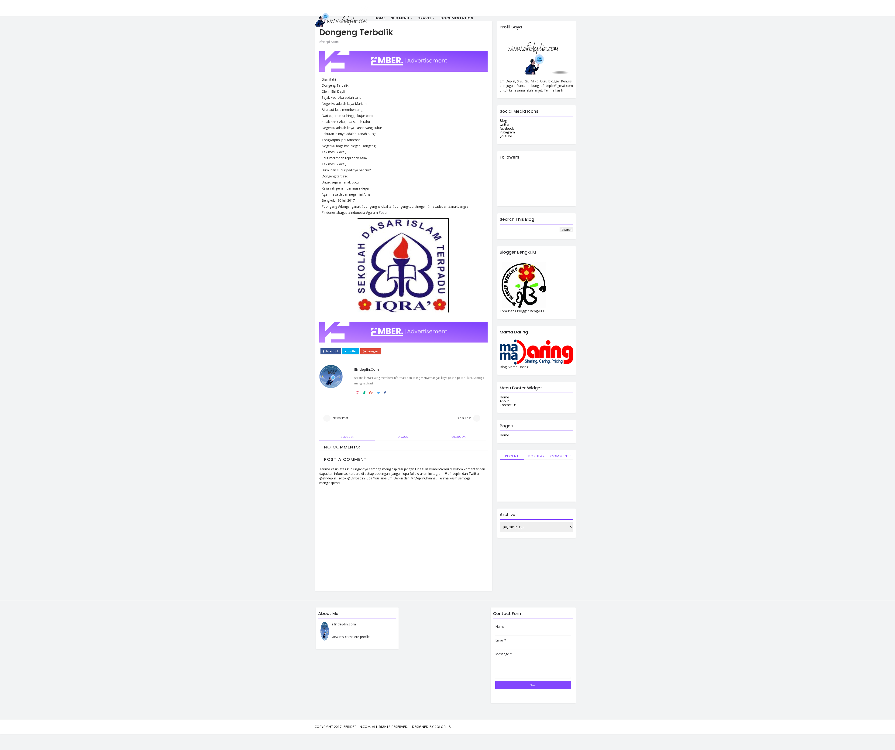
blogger (347, 437)
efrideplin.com (329, 42)
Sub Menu (400, 18)
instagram (507, 132)
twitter (352, 351)
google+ (373, 351)
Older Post (464, 418)
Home (380, 18)
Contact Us (508, 405)
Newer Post (340, 418)
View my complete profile (350, 637)
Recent (512, 456)
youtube (506, 136)
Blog (503, 120)
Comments (561, 456)
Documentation (457, 18)
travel (425, 18)
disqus (403, 437)
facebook (332, 351)
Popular (536, 456)
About (504, 401)
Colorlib (442, 726)
